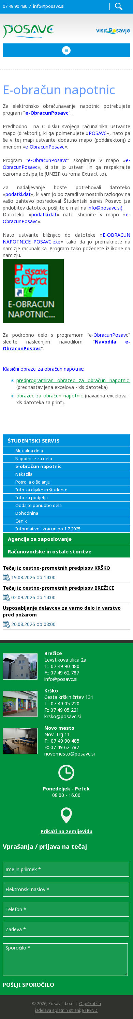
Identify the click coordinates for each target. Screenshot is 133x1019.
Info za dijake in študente (41, 490)
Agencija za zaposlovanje (40, 538)
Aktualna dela (29, 451)
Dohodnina (26, 513)
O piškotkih (90, 1003)
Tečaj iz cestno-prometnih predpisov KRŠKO (56, 568)
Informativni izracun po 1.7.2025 (47, 529)
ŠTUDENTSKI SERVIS (34, 440)
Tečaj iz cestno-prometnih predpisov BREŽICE (58, 588)
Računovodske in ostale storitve (49, 551)
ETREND (90, 1010)
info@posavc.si (48, 6)
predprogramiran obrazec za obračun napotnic (73, 380)
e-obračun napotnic (38, 466)
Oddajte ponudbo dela (38, 505)
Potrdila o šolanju (32, 482)
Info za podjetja (31, 497)
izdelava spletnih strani (57, 1010)
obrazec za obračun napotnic (49, 395)
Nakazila (23, 474)
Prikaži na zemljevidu (66, 831)
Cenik (21, 521)
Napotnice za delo (33, 458)
